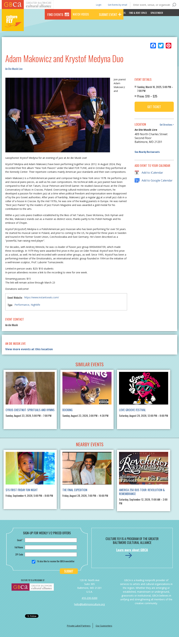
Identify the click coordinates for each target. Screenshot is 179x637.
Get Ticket (154, 106)
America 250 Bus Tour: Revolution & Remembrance (142, 492)
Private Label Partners (79, 625)
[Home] (13, 26)
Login (98, 4)
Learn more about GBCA (132, 550)
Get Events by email (117, 4)
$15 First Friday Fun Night (22, 490)
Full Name (19, 547)
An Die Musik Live (14, 69)
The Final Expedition (74, 490)
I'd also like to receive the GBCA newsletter (56, 561)
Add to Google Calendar (157, 180)
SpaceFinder (157, 12)
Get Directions (166, 124)
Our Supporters (104, 625)
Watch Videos (81, 14)
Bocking (67, 410)
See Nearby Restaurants (147, 152)
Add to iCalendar (152, 172)
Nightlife (35, 304)
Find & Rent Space (138, 12)
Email (20, 540)
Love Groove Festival (132, 410)
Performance (22, 304)
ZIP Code (19, 554)
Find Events (55, 14)
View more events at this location (29, 349)
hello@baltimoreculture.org (89, 604)
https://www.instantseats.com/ (41, 297)
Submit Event (108, 14)
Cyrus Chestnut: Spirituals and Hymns (30, 410)
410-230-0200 (89, 598)
